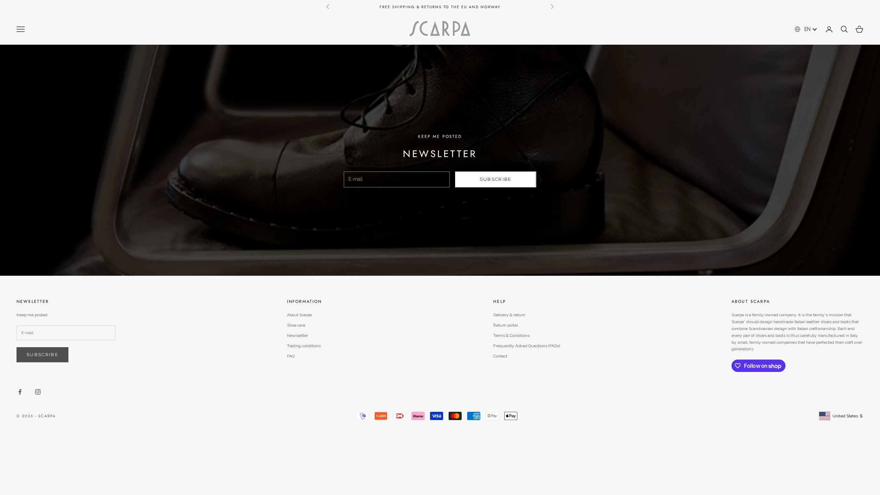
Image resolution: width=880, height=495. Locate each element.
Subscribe (496, 179)
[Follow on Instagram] (37, 391)
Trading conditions (304, 345)
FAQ (291, 356)
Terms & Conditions (511, 335)
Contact (500, 356)
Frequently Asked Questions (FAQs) (526, 345)
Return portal (505, 325)
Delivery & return (509, 314)
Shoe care (296, 325)
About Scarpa (299, 314)
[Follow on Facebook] (19, 391)
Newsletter (297, 335)
